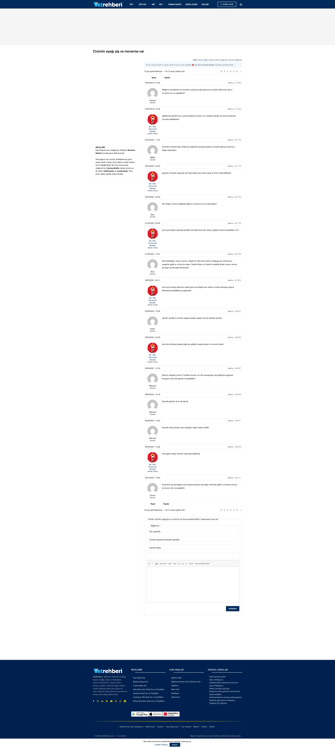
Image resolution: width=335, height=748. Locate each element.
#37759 (238, 223)
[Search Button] (241, 4)
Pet (131, 4)
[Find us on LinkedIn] (102, 701)
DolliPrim (175, 685)
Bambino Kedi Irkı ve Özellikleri (146, 693)
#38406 (238, 447)
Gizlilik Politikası (161, 744)
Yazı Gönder (186, 726)
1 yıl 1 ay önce (186, 65)
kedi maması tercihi (217, 676)
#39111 (238, 477)
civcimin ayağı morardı (206, 60)
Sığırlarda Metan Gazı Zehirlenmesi (185, 681)
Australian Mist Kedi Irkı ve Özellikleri (148, 697)
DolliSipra (175, 693)
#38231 (238, 311)
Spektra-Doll (176, 677)
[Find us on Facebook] (93, 701)
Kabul (175, 744)
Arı (153, 4)
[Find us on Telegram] (125, 701)
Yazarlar (160, 726)
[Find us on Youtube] (111, 701)
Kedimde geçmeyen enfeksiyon (222, 700)
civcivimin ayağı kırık (235, 60)
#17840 (238, 82)
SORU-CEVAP (191, 4)
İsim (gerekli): (155, 531)
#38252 (238, 337)
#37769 (238, 254)
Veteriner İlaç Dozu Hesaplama (131, 726)
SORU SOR (227, 4)
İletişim (212, 726)
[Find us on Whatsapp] (120, 701)
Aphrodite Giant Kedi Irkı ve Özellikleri (148, 689)
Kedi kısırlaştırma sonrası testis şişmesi (225, 697)
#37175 (238, 166)
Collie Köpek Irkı (139, 685)
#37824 (238, 280)
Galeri (205, 4)
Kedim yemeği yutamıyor (219, 688)
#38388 (238, 394)
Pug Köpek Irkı (139, 677)
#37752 (238, 197)
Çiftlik (142, 4)
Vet (161, 4)
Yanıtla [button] (230, 83)
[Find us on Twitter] (98, 701)
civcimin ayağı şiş (220, 60)
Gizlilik (204, 726)
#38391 (238, 420)
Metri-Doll (175, 689)
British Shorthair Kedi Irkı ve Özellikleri (148, 701)
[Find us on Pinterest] (107, 701)
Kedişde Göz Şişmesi (218, 703)
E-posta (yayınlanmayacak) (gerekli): (164, 539)
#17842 (238, 109)
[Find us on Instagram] (116, 701)
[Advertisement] (167, 27)
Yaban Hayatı (174, 4)
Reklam (196, 726)
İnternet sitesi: (155, 547)
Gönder (233, 608)
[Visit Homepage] (108, 4)
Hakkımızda (150, 726)
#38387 (238, 368)
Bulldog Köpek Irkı (140, 681)
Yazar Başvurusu (172, 726)
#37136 (238, 140)
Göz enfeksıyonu (216, 679)
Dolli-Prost (175, 697)
